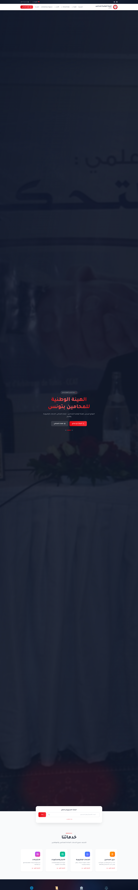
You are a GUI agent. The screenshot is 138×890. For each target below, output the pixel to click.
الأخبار (57, 7)
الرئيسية (80, 7)
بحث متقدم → (69, 819)
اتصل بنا (37, 7)
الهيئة (74, 7)
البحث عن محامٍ (77, 423)
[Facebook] (117, 2)
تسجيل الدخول (23, 1)
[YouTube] (114, 2)
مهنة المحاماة (66, 7)
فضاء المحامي (25, 7)
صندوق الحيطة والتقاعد (46, 7)
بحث (42, 814)
